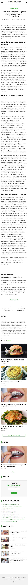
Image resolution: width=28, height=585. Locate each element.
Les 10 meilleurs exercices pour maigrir (11, 504)
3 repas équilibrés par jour (8, 508)
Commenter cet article (14, 435)
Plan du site (15, 580)
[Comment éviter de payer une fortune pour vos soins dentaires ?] (5, 553)
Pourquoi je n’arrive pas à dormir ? (10, 521)
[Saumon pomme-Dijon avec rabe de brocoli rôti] (14, 417)
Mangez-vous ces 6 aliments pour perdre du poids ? (13, 519)
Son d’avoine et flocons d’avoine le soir (11, 513)
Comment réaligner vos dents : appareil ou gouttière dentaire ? (13, 405)
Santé (16, 8)
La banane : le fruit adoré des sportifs (17, 538)
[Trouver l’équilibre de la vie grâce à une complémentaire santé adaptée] (5, 560)
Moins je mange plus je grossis (9, 512)
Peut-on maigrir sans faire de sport (10, 515)
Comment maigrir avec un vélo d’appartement (12, 506)
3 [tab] (15, 472)
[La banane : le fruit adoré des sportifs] (5, 539)
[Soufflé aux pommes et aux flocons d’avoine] (14, 373)
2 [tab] (14, 472)
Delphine (5, 19)
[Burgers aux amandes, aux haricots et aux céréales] (14, 351)
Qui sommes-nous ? (8, 580)
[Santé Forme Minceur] (14, 2)
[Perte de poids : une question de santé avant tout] (5, 546)
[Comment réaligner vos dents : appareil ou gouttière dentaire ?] (14, 395)
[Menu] (2, 2)
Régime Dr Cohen (6, 510)
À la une (12, 8)
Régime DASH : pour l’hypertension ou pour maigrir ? (14, 517)
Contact (14, 581)
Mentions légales (22, 580)
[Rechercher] (26, 2)
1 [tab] (12, 472)
